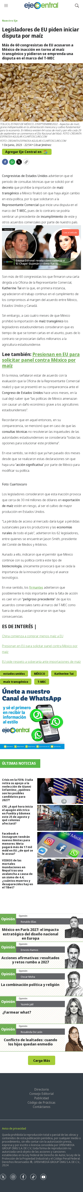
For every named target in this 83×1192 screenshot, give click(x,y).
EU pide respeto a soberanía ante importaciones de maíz (41, 661)
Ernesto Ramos (29, 950)
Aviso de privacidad (14, 1128)
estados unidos (14, 674)
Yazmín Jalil (27, 1004)
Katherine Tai (64, 674)
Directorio (41, 1089)
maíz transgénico (15, 682)
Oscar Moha (28, 977)
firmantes (36, 587)
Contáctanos (41, 1107)
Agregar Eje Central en (23, 152)
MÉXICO (39, 674)
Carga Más (41, 1060)
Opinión (23, 915)
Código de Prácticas (41, 1102)
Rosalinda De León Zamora (31, 1033)
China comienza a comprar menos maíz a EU (32, 636)
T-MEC (41, 682)
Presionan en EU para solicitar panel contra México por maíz (41, 360)
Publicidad (41, 1098)
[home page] (41, 5)
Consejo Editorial (41, 1093)
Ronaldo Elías (28, 921)
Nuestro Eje (10, 20)
